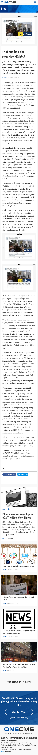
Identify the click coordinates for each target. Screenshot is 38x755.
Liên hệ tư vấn (19, 712)
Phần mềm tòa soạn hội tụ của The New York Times (17, 515)
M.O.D (4, 538)
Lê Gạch (4, 77)
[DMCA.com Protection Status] (6, 752)
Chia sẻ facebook (9, 474)
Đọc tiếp (6, 509)
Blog (3, 8)
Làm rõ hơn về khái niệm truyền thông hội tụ (18, 566)
